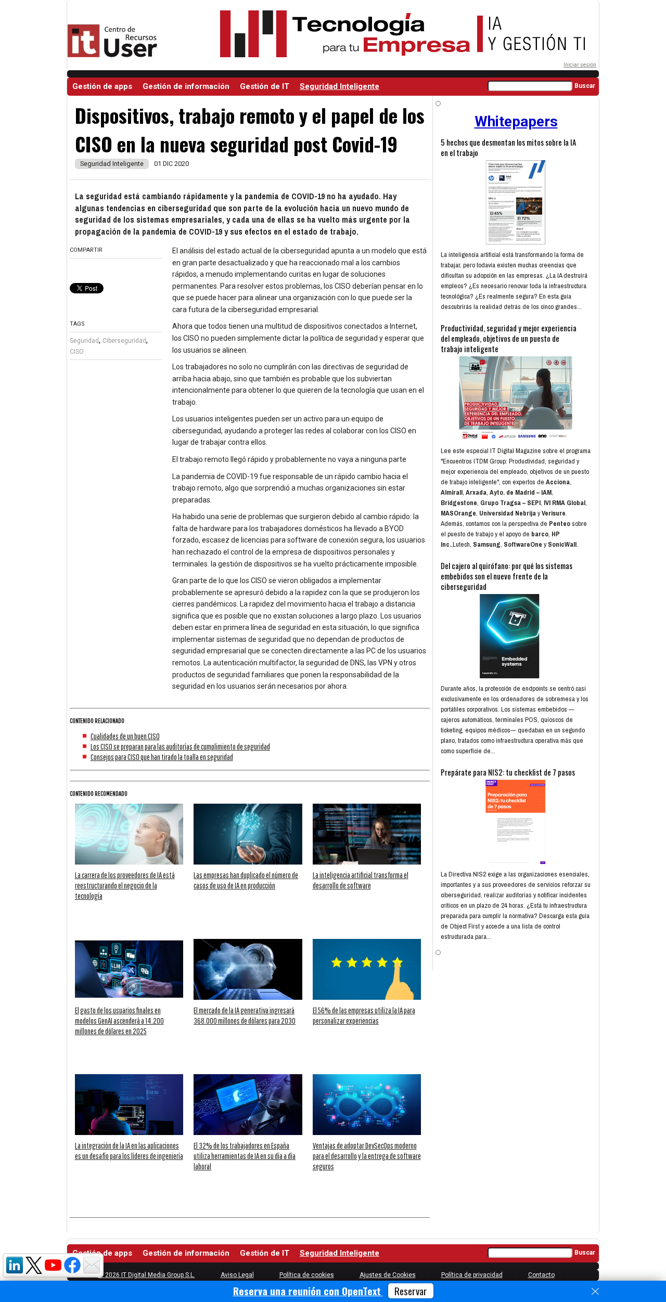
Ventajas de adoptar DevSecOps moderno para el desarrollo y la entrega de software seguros (367, 1156)
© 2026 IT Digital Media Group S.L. (146, 1275)
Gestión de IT (264, 86)
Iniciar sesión (579, 65)
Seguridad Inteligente (339, 86)
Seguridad (84, 340)
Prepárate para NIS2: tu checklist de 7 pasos (508, 772)
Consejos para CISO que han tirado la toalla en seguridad (162, 757)
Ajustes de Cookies (388, 1275)
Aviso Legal (237, 1275)
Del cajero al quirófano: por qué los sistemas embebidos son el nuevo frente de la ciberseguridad (506, 576)
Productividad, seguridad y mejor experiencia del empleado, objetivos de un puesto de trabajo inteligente (509, 338)
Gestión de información (186, 86)
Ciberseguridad (124, 340)
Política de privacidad (472, 1275)
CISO (77, 351)
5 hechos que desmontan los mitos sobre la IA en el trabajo (508, 147)
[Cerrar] (595, 1291)
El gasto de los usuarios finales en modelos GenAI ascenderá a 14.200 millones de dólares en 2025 (119, 1020)
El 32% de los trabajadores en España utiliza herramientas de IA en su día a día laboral (245, 1156)
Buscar (584, 85)
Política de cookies (306, 1275)
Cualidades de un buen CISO (125, 736)
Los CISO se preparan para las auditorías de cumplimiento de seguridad (180, 746)
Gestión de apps (102, 86)
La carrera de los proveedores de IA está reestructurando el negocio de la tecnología (125, 885)
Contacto (541, 1275)
